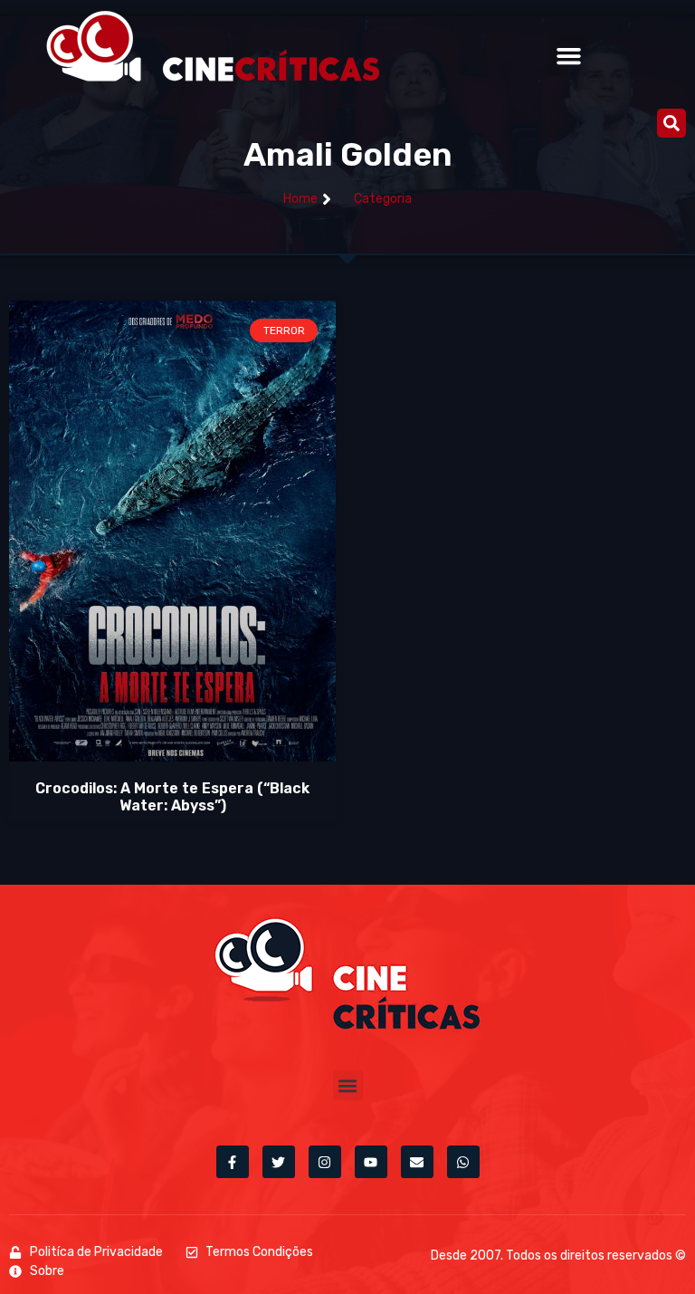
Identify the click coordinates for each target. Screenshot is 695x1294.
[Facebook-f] (232, 1161)
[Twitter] (278, 1161)
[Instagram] (325, 1161)
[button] (569, 56)
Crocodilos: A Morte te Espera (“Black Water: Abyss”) (172, 797)
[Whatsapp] (463, 1161)
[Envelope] (417, 1161)
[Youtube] (371, 1161)
